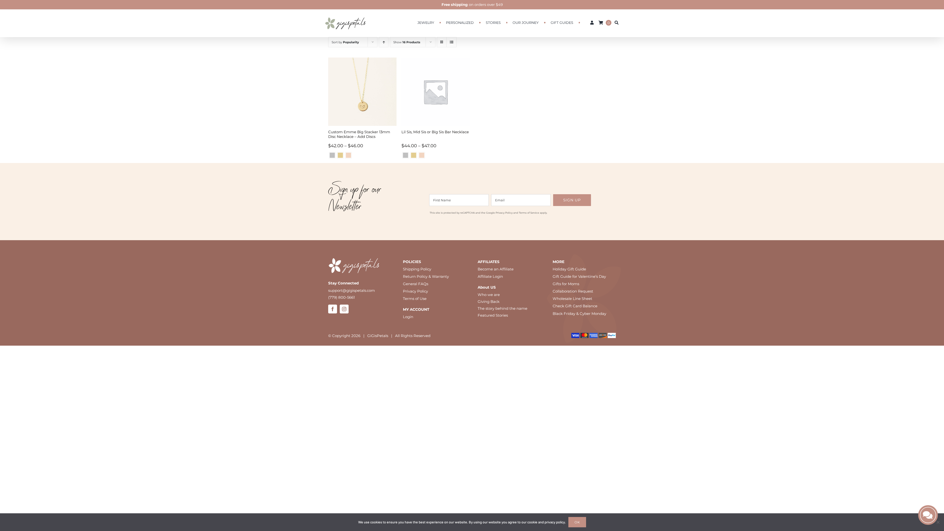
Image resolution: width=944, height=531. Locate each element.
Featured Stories (493, 315)
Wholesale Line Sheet (572, 298)
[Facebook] (332, 309)
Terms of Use (415, 298)
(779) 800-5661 (341, 297)
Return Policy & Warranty (426, 276)
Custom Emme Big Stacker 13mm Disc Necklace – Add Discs (359, 134)
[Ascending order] (383, 42)
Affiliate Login (490, 276)
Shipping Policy (417, 269)
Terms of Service (529, 212)
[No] (937, 522)
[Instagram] (344, 309)
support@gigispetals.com (351, 290)
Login (408, 316)
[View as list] (451, 42)
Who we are (489, 294)
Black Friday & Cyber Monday (579, 313)
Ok (577, 522)
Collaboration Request (573, 291)
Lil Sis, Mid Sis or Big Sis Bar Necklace (435, 132)
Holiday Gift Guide (569, 269)
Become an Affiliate (496, 269)
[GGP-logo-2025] (345, 15)
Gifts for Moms (566, 283)
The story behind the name (502, 308)
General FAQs (415, 283)
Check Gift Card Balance (575, 306)
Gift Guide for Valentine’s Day (579, 276)
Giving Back (489, 301)
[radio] (332, 155)
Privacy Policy (504, 212)
